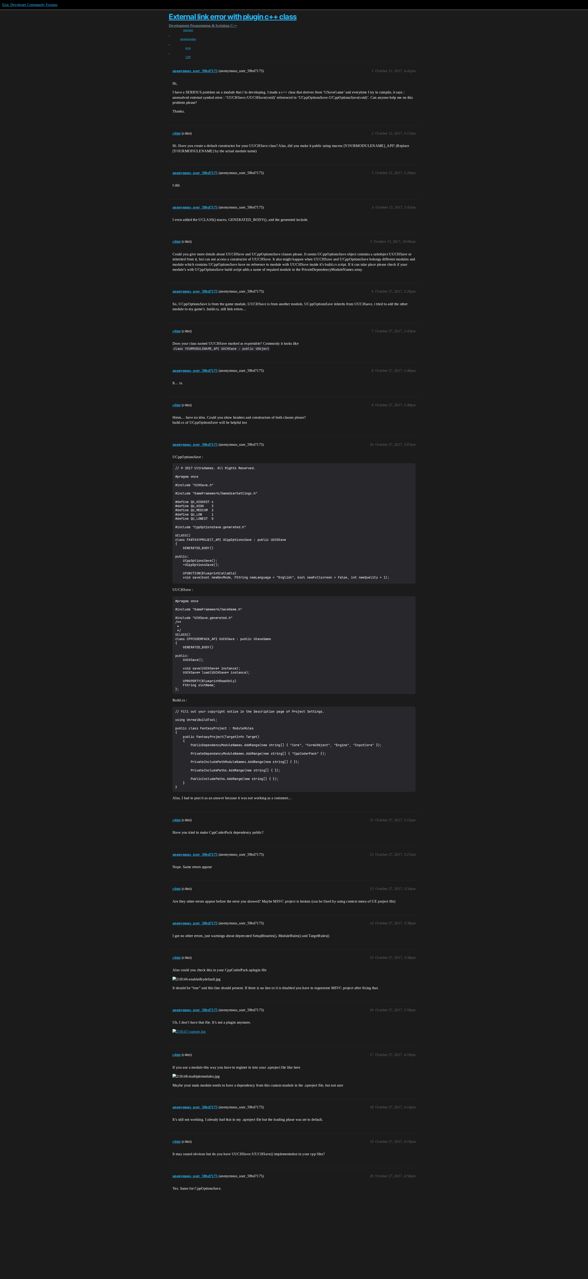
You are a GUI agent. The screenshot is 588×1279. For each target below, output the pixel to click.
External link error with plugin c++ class (233, 16)
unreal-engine (188, 39)
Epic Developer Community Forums (29, 5)
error (188, 48)
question (188, 30)
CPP (188, 57)
